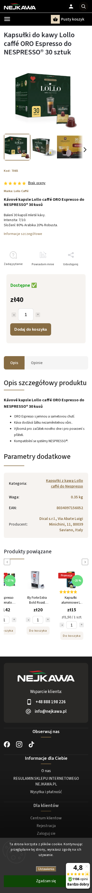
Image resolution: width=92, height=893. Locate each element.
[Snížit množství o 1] (28, 620)
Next (86, 562)
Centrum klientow (46, 818)
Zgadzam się (46, 881)
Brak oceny (36, 183)
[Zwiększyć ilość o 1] (38, 314)
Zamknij (70, 273)
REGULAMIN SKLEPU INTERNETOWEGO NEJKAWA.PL (46, 781)
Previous (8, 562)
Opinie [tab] (37, 363)
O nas (46, 771)
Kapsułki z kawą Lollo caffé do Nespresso (64, 483)
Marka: (16, 191)
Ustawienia (46, 869)
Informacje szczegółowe (23, 233)
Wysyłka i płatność (46, 792)
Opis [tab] (14, 363)
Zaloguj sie (46, 833)
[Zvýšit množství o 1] (14, 620)
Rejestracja (46, 826)
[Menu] (7, 19)
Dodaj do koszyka (30, 329)
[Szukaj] (83, 6)
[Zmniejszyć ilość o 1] (14, 314)
